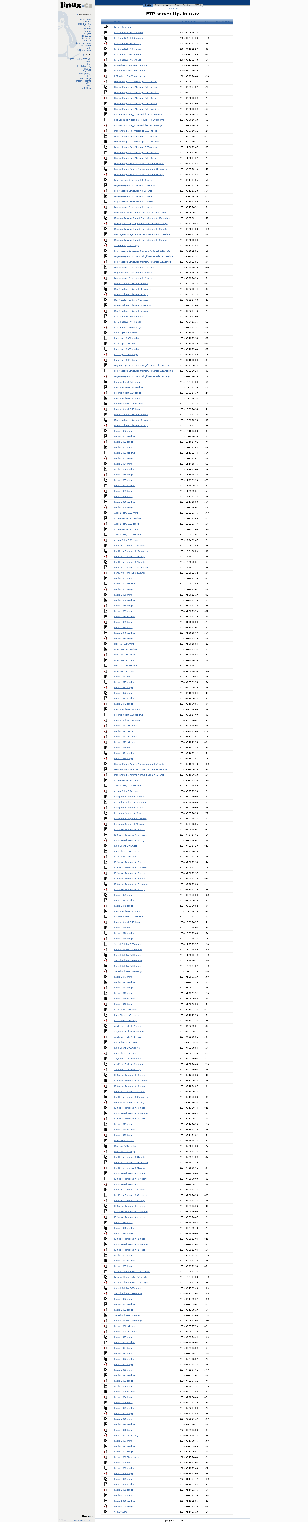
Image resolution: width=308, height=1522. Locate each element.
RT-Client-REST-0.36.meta (127, 54)
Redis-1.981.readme (124, 1260)
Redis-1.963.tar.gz (123, 458)
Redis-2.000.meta (123, 1495)
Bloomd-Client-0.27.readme (128, 917)
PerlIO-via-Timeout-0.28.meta (129, 545)
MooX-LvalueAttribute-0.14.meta (131, 283)
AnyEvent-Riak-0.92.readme (129, 1031)
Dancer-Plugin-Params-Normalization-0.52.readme (140, 769)
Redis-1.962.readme (124, 436)
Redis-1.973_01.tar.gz (125, 725)
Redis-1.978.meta (123, 993)
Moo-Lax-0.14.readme (125, 649)
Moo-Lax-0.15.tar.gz (124, 671)
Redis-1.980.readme (124, 1228)
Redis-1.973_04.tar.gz (125, 742)
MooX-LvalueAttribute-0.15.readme (132, 305)
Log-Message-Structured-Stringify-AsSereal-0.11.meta (142, 365)
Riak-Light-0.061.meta (125, 343)
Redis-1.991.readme (124, 1342)
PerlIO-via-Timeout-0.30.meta (129, 1091)
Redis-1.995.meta (123, 1402)
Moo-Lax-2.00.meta (124, 1140)
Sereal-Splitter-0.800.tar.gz (128, 949)
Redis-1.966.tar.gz (123, 507)
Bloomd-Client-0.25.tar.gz (127, 409)
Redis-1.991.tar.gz (123, 1348)
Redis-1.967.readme (124, 584)
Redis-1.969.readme (124, 616)
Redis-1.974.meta (123, 747)
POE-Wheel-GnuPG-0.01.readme (130, 65)
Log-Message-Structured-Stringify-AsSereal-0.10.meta (142, 251)
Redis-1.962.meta (123, 431)
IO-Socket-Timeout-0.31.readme (131, 1211)
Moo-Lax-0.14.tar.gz (124, 655)
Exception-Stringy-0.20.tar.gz (129, 824)
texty (157, 5)
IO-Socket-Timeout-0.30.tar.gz (129, 1184)
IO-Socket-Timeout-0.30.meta (129, 1173)
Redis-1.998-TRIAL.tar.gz (126, 1457)
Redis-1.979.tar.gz (123, 1135)
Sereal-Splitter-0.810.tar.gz (128, 960)
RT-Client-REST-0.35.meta (127, 49)
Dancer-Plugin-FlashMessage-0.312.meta (135, 103)
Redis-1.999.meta (123, 1479)
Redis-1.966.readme (124, 502)
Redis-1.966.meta (123, 496)
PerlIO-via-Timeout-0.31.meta (129, 1157)
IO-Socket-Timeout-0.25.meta (129, 829)
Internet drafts (83, 81)
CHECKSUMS (120, 1512)
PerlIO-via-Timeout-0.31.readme (131, 1162)
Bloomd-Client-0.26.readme (128, 715)
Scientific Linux (83, 43)
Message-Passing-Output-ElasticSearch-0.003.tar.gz (141, 240)
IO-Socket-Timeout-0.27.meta (129, 878)
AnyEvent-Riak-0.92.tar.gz (127, 1037)
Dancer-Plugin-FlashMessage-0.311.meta (135, 87)
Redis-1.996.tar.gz (123, 1430)
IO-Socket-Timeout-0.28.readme (131, 1080)
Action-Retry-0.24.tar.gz (126, 791)
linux (147, 5)
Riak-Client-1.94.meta (125, 846)
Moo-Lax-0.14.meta (124, 644)
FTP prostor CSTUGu (80, 59)
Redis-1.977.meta (123, 977)
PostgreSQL (85, 73)
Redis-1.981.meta (123, 1255)
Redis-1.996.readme (124, 1424)
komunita (167, 5)
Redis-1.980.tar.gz (123, 1233)
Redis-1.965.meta (123, 480)
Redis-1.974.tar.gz (123, 758)
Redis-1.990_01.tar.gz (125, 1326)
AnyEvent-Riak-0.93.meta (127, 1058)
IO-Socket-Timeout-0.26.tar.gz (129, 873)
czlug (197, 5)
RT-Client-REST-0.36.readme (128, 38)
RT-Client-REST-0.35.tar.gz (127, 43)
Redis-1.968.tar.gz (123, 606)
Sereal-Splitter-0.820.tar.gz (128, 971)
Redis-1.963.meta (123, 447)
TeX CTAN (86, 88)
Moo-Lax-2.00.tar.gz (124, 1151)
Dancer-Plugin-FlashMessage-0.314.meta (135, 147)
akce (177, 5)
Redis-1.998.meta (123, 1462)
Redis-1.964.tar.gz (123, 474)
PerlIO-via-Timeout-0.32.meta (129, 1190)
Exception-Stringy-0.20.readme (130, 818)
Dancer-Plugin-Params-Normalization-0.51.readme (140, 169)
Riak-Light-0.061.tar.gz (126, 360)
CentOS (87, 21)
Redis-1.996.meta (123, 1419)
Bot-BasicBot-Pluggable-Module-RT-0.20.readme (139, 120)
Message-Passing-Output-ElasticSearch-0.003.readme (142, 234)
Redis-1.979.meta (123, 1124)
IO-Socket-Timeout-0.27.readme (131, 884)
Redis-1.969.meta (123, 611)
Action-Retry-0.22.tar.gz (126, 524)
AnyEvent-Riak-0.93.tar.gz (127, 1069)
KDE (89, 85)
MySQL (87, 69)
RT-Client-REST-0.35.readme (128, 32)
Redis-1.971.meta (123, 676)
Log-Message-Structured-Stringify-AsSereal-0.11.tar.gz (142, 376)
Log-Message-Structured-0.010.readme (134, 185)
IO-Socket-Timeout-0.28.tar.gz (129, 1086)
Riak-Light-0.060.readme (127, 338)
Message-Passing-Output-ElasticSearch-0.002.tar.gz (141, 223)
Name (117, 21)
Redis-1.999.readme (124, 1484)
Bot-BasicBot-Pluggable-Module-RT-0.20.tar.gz (138, 125)
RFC (89, 76)
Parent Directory (122, 27)
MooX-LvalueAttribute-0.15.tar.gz (131, 311)
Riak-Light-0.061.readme (127, 349)
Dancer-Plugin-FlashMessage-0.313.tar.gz (135, 131)
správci (77, 1520)
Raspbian (86, 38)
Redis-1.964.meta (123, 464)
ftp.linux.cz (173, 8)
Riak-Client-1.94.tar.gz (125, 857)
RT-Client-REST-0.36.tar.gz (127, 60)
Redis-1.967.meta (123, 578)
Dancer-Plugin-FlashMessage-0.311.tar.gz (135, 81)
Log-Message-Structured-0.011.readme (134, 202)
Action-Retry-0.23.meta (126, 529)
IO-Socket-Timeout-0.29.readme (131, 1113)
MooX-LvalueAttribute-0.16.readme (132, 420)
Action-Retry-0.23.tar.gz (126, 540)
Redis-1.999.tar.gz (123, 1490)
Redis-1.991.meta (123, 1337)
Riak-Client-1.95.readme (127, 1015)
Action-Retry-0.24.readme (127, 786)
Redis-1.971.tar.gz (123, 687)
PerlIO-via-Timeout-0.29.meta (129, 562)
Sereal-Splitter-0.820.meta (128, 966)
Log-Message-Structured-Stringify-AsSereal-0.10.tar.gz (142, 262)
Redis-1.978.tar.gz (123, 1004)
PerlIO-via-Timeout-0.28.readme (131, 551)
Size (206, 21)
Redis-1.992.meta (123, 1353)
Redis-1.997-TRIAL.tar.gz (126, 1435)
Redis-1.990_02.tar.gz (125, 1331)
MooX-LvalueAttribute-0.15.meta (131, 300)
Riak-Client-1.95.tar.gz (125, 1020)
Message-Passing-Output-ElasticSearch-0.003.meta (140, 229)
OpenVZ (87, 71)
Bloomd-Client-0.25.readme (128, 404)
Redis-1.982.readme (124, 1304)
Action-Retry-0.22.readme (127, 518)
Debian (87, 26)
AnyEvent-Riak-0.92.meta (127, 1026)
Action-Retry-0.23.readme (127, 535)
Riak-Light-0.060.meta (125, 333)
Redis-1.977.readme (124, 982)
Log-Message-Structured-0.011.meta (133, 196)
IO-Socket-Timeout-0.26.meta (129, 862)
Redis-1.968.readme (124, 600)
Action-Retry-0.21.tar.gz (126, 245)
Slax (89, 48)
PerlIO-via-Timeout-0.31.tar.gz (129, 1168)
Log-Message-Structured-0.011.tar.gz (133, 207)
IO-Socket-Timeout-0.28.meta (129, 1075)
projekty (186, 5)
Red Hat (87, 40)
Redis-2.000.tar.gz (123, 1506)
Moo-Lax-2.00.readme (125, 1146)
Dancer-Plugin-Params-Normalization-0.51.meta (139, 163)
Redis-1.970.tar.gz (123, 638)
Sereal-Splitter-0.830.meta (128, 1288)
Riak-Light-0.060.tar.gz (126, 354)
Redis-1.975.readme (124, 900)
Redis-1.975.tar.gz (123, 906)
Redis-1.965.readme (124, 485)
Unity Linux (85, 50)
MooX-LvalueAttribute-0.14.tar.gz (131, 294)
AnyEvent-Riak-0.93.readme (129, 1064)
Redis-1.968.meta (123, 595)
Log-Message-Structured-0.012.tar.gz (133, 278)
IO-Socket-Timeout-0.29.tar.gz (129, 1119)
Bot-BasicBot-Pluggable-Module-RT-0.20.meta (138, 114)
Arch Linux (85, 19)
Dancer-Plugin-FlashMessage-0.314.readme (136, 152)
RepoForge (85, 78)
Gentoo (87, 31)
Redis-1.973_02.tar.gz (125, 731)
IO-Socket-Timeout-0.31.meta (129, 1206)
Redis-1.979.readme (124, 1129)
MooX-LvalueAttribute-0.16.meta (131, 414)
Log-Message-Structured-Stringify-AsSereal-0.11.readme (143, 371)
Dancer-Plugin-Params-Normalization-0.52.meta (139, 764)
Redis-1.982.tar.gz (123, 1310)
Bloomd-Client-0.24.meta (127, 382)
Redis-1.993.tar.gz (123, 1381)
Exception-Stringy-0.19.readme (130, 802)
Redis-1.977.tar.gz (123, 988)
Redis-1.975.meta (123, 895)
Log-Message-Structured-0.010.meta (133, 180)
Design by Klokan (63, 1520)
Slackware (85, 45)
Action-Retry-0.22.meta (126, 513)
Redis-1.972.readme (124, 698)
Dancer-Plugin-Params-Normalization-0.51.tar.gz (139, 174)
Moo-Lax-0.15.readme (125, 666)
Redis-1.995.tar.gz (123, 1413)
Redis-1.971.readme (124, 682)
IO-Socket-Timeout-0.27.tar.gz (129, 889)
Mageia (87, 33)
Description (223, 21)
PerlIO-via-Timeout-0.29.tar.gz (129, 573)
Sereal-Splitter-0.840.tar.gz (128, 1321)
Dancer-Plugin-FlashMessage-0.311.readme (136, 92)
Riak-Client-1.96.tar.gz (125, 1053)
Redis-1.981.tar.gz (123, 1266)
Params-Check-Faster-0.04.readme (132, 1271)
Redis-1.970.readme (124, 633)
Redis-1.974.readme (124, 753)
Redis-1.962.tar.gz (123, 442)
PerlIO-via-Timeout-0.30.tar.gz (129, 1102)
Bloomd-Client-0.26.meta (127, 709)
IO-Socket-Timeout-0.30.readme (131, 1179)
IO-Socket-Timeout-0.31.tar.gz (129, 1217)
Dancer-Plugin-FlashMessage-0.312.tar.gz (135, 98)
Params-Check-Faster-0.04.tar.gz (131, 1282)
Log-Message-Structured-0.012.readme (134, 267)
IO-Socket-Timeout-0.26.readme (131, 868)
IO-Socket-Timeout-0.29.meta (129, 1108)
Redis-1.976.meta (123, 927)
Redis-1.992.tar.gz (123, 1364)
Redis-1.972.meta (123, 693)
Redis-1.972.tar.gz (123, 704)
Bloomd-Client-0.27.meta (127, 911)
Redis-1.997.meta (123, 1441)
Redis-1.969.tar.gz (123, 622)
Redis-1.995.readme (124, 1408)
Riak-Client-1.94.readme (127, 851)
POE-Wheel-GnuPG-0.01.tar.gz (129, 76)
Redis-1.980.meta (123, 1222)
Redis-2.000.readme (124, 1501)
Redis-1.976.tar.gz (123, 939)
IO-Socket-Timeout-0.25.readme (131, 835)
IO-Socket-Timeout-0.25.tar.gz (129, 840)
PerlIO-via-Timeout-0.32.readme (131, 1195)
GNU (88, 83)
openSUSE (86, 36)
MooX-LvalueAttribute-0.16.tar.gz (131, 425)
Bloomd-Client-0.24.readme (128, 387)
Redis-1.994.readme (124, 1391)
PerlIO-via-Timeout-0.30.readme (131, 1097)
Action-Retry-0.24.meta (126, 780)
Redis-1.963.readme (124, 453)
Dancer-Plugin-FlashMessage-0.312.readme (136, 109)
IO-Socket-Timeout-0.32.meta (129, 1239)
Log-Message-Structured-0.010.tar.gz (133, 191)
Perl (89, 64)
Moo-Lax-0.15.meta (124, 660)
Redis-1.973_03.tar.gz (125, 737)
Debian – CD (84, 24)
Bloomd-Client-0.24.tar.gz (127, 393)
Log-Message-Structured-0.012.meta (133, 272)
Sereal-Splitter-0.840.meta (128, 1315)
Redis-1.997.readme (124, 1446)
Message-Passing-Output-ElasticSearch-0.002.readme (142, 218)
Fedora (87, 28)
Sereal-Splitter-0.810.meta (128, 955)
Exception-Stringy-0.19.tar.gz (129, 807)
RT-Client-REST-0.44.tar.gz (127, 327)
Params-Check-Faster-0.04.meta (130, 1277)
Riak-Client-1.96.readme (127, 1048)
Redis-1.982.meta (123, 1299)
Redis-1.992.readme (124, 1359)
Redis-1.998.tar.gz (123, 1473)
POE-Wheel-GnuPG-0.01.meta (129, 71)
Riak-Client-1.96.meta (125, 1042)
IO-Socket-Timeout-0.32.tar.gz (129, 1250)
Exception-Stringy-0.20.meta (129, 813)
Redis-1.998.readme (124, 1468)
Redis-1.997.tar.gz (123, 1452)
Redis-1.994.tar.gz (123, 1397)
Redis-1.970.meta (123, 627)
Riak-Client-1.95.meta (125, 1009)
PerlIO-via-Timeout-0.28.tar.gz (129, 556)
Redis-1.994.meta (123, 1386)
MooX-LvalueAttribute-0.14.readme (132, 289)
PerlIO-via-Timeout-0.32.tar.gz (129, 1200)
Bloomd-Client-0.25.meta (127, 398)
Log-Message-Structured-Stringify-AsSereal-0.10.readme (143, 256)
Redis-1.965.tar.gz (123, 491)
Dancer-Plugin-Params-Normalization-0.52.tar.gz (139, 775)
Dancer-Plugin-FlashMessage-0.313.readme (136, 141)
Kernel (88, 61)
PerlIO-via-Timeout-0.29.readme (131, 567)
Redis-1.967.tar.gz (123, 589)
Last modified (188, 21)
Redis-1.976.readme (124, 933)
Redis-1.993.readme (124, 1375)
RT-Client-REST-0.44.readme (128, 316)
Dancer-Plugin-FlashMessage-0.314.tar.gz (135, 158)
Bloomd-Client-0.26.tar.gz (127, 720)
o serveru (86, 1520)
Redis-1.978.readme (124, 998)
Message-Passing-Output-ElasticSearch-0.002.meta (140, 212)
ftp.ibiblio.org (84, 66)
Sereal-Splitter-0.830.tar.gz (128, 1293)
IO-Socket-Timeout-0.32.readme (131, 1244)
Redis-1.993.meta (123, 1370)
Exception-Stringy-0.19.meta (129, 796)
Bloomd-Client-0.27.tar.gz (127, 922)
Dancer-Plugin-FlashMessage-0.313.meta (135, 136)
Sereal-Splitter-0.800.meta (128, 944)
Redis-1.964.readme (124, 469)
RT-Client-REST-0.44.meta (127, 322)
